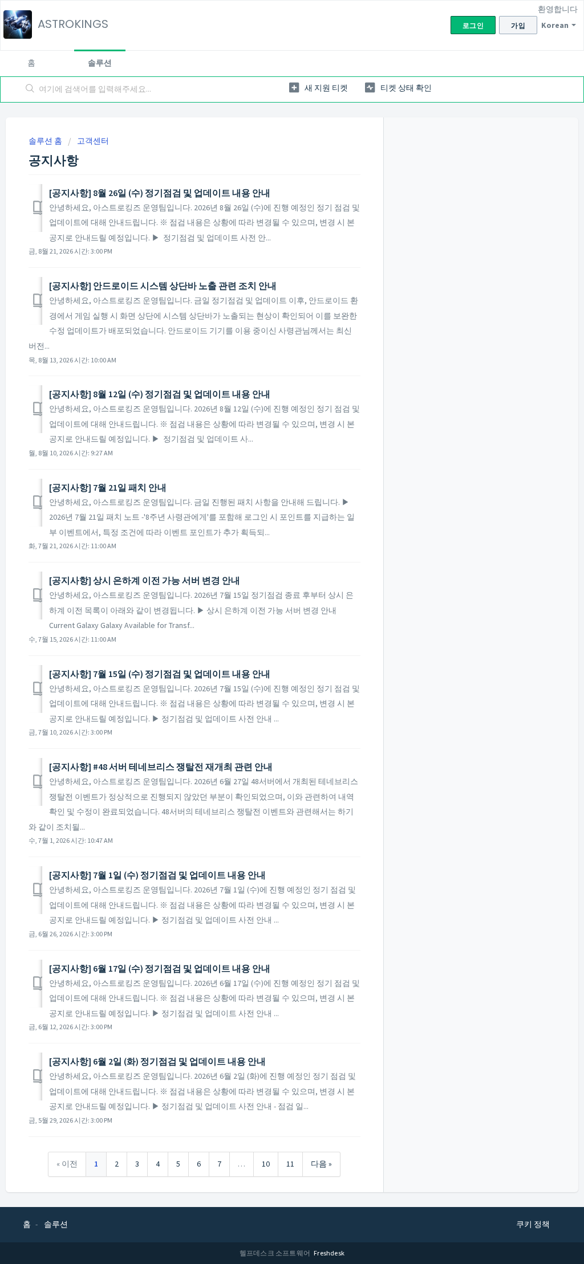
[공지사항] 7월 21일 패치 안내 (108, 487)
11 (290, 1164)
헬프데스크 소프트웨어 (275, 1253)
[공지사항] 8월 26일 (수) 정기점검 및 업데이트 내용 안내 (159, 192)
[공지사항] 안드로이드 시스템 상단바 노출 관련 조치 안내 (163, 285)
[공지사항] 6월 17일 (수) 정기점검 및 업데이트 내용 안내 (159, 968)
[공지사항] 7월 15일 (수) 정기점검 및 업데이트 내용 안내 (159, 673)
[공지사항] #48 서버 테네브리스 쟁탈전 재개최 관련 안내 (161, 766)
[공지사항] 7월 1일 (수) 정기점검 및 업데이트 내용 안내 (157, 874)
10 (266, 1164)
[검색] (30, 89)
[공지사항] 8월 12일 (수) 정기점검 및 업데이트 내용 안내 (159, 393)
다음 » (321, 1164)
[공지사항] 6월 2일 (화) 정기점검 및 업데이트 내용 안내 (157, 1061)
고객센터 (93, 141)
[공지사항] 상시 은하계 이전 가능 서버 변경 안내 (144, 580)
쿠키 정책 (533, 1224)
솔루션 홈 (46, 141)
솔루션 (100, 63)
